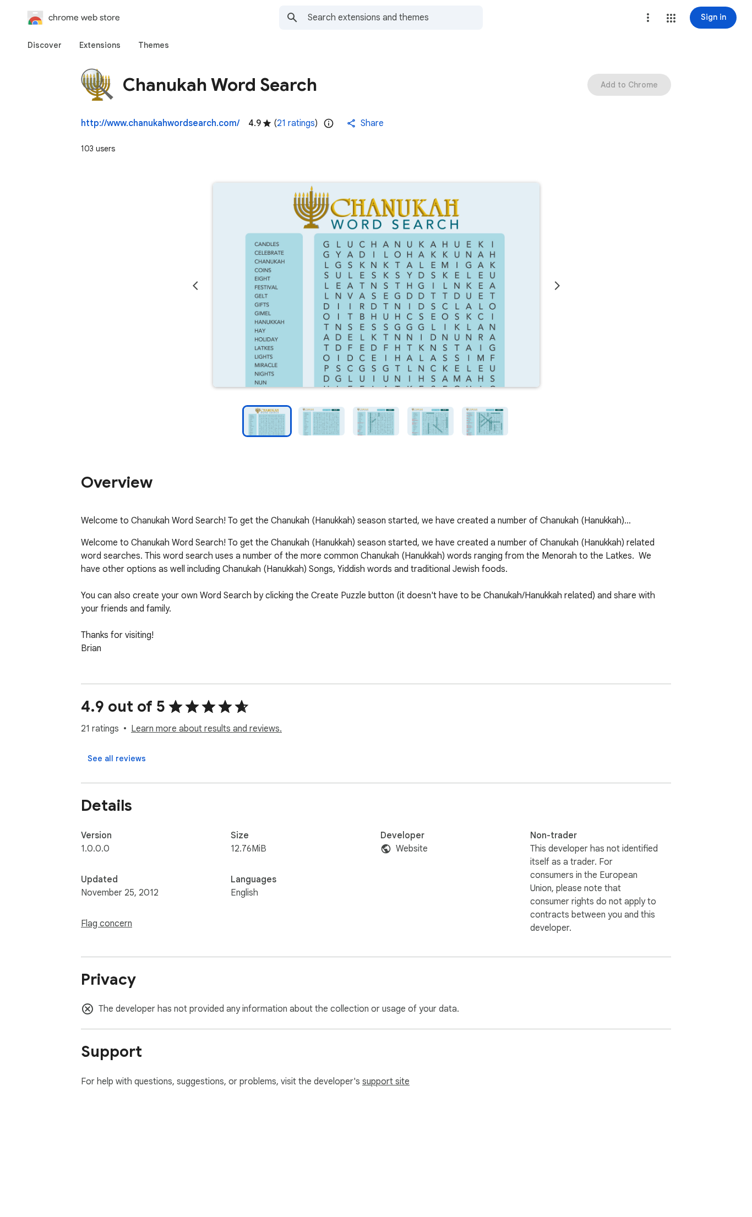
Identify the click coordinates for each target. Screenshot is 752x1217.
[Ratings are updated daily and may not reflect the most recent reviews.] (329, 123)
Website (412, 848)
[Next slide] (557, 286)
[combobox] (395, 17)
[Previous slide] (195, 286)
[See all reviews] (116, 758)
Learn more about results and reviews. (206, 728)
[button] (671, 18)
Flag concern (106, 923)
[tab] (44, 45)
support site (386, 1081)
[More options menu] (648, 18)
